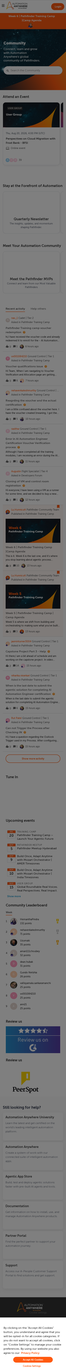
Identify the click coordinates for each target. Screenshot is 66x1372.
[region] (33, 1344)
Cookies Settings (32, 1366)
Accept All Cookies (33, 1359)
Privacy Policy (30, 1353)
